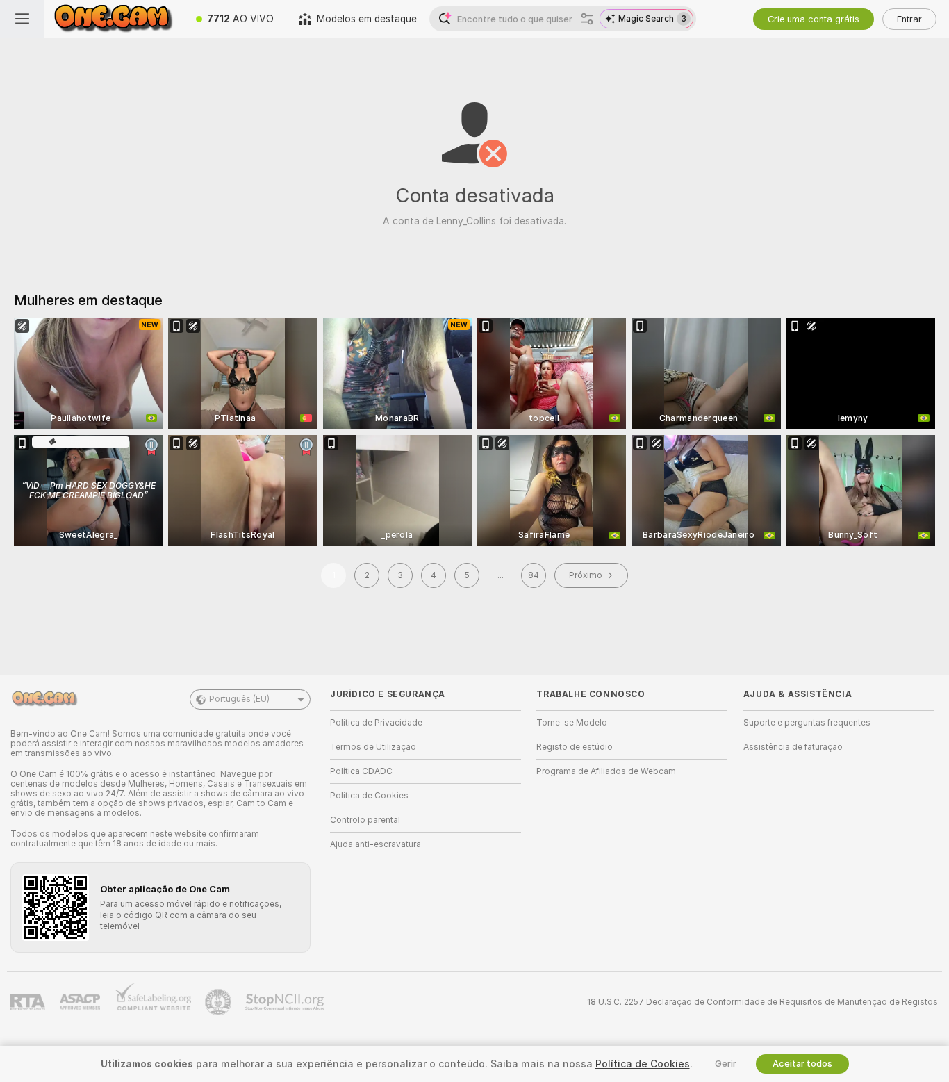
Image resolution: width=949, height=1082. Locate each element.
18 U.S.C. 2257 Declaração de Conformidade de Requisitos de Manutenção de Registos (762, 1002)
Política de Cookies (369, 796)
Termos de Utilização (373, 747)
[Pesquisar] (587, 18)
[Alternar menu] (22, 19)
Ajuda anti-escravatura (375, 844)
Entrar (909, 19)
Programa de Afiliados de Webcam (606, 771)
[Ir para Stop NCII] (286, 1002)
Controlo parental (365, 820)
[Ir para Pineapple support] (219, 1002)
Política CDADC (361, 771)
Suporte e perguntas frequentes (806, 723)
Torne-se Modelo (571, 723)
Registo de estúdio (574, 747)
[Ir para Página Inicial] (113, 19)
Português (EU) (239, 699)
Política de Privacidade (376, 723)
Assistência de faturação (793, 747)
